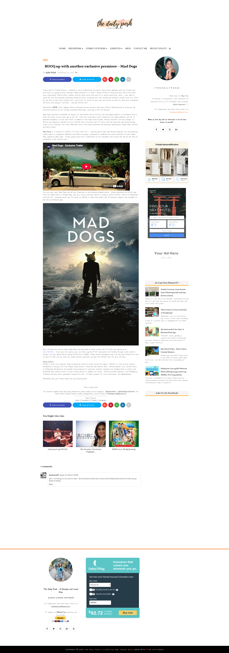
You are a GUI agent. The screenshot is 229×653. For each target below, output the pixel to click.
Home (62, 48)
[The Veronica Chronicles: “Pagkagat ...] (91, 434)
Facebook (85, 400)
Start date (93, 598)
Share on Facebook (58, 79)
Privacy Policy (158, 48)
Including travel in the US (105, 590)
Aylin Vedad (51, 72)
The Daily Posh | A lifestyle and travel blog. (109, 649)
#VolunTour (61, 612)
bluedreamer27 (54, 475)
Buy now (128, 612)
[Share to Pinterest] (128, 79)
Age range (93, 581)
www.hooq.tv (126, 374)
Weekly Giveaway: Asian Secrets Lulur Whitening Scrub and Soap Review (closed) (173, 292)
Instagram (102, 400)
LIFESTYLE (115, 48)
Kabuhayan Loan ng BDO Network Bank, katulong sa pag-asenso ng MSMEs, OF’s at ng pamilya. (174, 372)
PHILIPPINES (74, 48)
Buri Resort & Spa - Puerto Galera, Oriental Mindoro (174, 350)
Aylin (77, 400)
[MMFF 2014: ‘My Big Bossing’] (124, 434)
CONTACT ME (140, 48)
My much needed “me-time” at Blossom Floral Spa (172, 331)
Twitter (94, 400)
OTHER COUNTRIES (95, 48)
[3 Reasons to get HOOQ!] (58, 434)
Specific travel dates (103, 594)
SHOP (128, 48)
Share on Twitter (88, 79)
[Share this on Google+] (104, 79)
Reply (51, 484)
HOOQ (45, 60)
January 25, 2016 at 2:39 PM (69, 475)
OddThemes (158, 649)
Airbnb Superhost (179, 104)
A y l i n (184, 96)
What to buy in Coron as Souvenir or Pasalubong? (174, 311)
